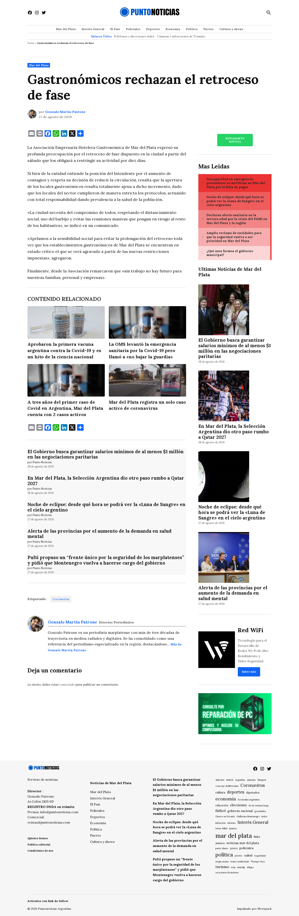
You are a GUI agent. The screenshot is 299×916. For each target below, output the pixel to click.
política (224, 854)
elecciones (238, 805)
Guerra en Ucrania (225, 816)
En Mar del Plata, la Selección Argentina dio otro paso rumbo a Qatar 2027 (105, 480)
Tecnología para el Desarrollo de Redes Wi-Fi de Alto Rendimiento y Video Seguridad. (253, 650)
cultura (220, 792)
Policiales (133, 29)
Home (31, 42)
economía (225, 799)
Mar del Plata (66, 29)
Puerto (208, 29)
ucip (233, 867)
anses (229, 780)
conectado (67, 684)
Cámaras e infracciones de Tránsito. (181, 36)
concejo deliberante (227, 785)
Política (192, 29)
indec (264, 816)
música (220, 843)
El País (115, 29)
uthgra (250, 867)
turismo (222, 866)
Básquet (262, 779)
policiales (246, 848)
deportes (235, 792)
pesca (234, 848)
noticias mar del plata (242, 843)
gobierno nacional (240, 811)
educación (221, 805)
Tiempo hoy (258, 861)
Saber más (249, 671)
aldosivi (219, 779)
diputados (253, 792)
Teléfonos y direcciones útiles (134, 36)
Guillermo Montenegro (248, 816)
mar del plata (233, 835)
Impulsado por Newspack (254, 909)
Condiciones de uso (40, 850)
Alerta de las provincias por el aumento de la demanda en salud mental (99, 533)
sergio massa (222, 861)
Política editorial (38, 844)
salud (248, 855)
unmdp (241, 867)
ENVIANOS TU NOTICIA (234, 140)
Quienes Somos (37, 838)
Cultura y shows (231, 29)
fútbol (220, 810)
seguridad (260, 855)
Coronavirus (60, 599)
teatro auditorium (239, 861)
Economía (173, 29)
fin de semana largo (259, 805)
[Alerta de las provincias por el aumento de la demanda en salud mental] (223, 557)
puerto (238, 855)
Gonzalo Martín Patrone (65, 112)
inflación (220, 822)
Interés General (93, 29)
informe (231, 823)
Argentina (240, 779)
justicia (233, 828)
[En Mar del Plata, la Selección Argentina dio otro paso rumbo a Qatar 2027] (223, 396)
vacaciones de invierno (227, 872)
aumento (251, 779)
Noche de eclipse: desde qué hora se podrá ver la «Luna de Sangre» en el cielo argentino (106, 507)
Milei (257, 837)
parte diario (221, 848)
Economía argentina (249, 799)
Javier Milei (221, 828)
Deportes (153, 29)
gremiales (260, 811)
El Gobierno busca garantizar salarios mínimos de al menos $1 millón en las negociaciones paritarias (105, 454)
